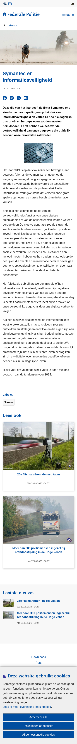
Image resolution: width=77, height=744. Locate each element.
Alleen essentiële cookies (38, 734)
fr (10, 3)
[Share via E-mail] (26, 98)
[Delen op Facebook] (5, 98)
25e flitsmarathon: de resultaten (38, 600)
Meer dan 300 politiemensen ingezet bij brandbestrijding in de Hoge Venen (43, 615)
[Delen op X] (19, 98)
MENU (66, 14)
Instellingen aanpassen (38, 725)
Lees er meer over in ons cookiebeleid (27, 706)
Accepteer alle (38, 717)
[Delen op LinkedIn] (12, 98)
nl (5, 3)
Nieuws (12, 25)
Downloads (38, 657)
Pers (39, 662)
